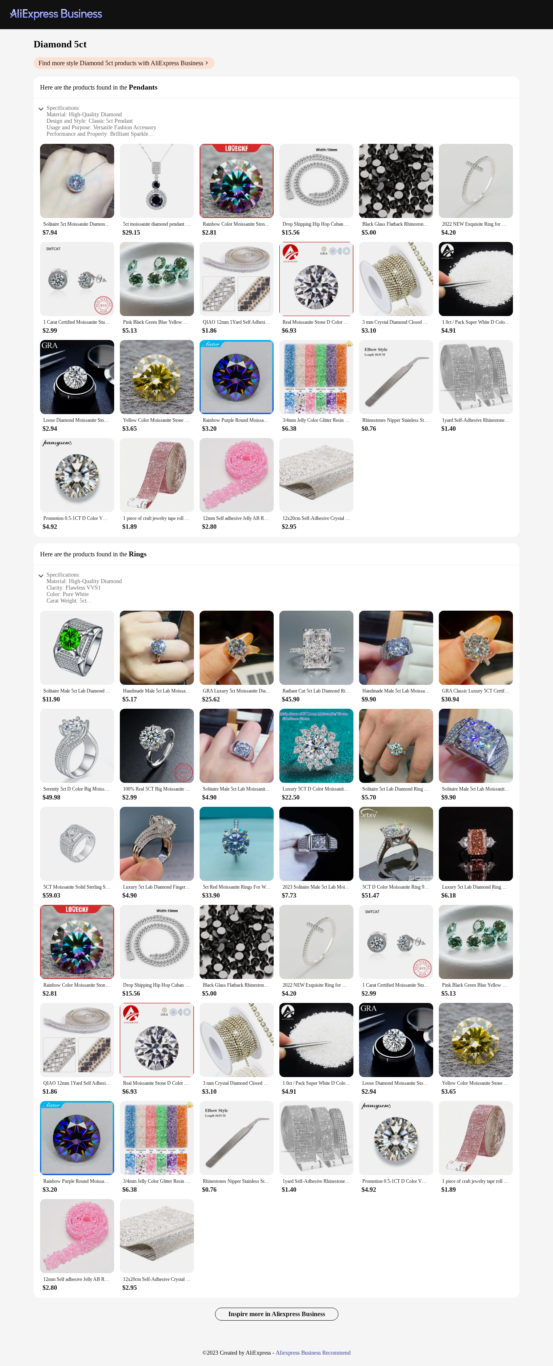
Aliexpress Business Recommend (313, 1353)
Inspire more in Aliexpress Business (276, 1313)
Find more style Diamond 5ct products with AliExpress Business (120, 63)
